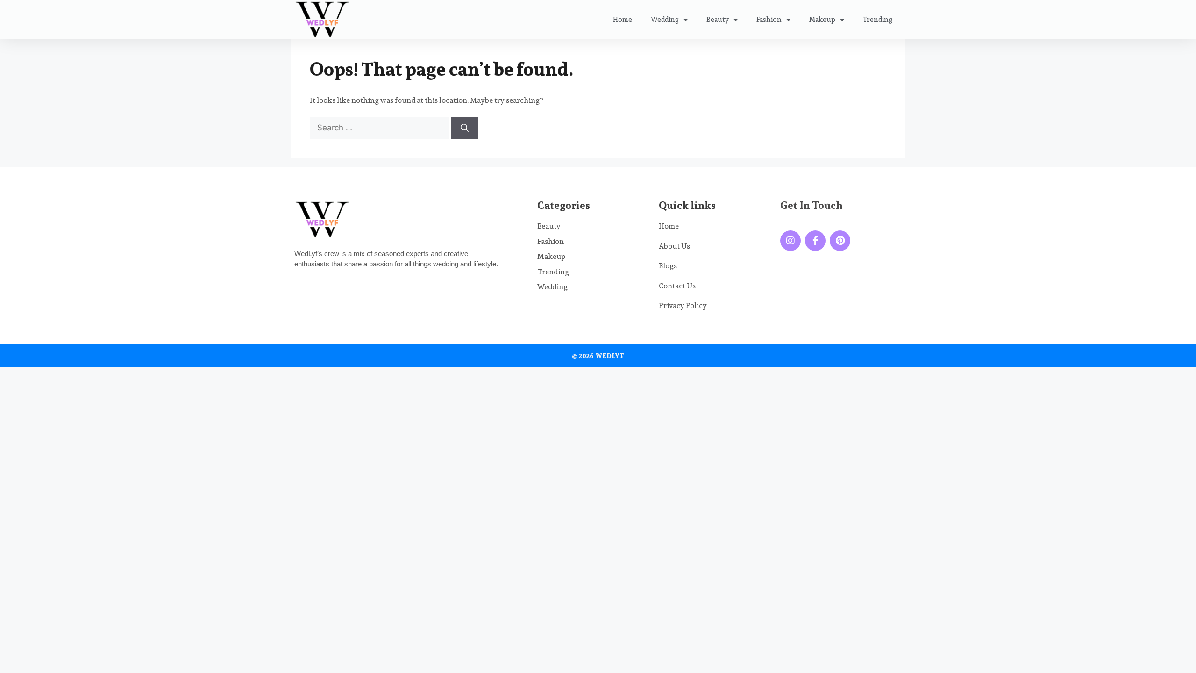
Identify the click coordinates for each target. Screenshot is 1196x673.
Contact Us (677, 286)
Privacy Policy (683, 305)
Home (622, 19)
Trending (877, 19)
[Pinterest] (840, 240)
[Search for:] (380, 128)
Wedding (665, 19)
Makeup (822, 19)
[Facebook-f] (815, 240)
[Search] (464, 128)
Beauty (717, 19)
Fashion (769, 19)
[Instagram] (790, 240)
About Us (674, 246)
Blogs (668, 266)
